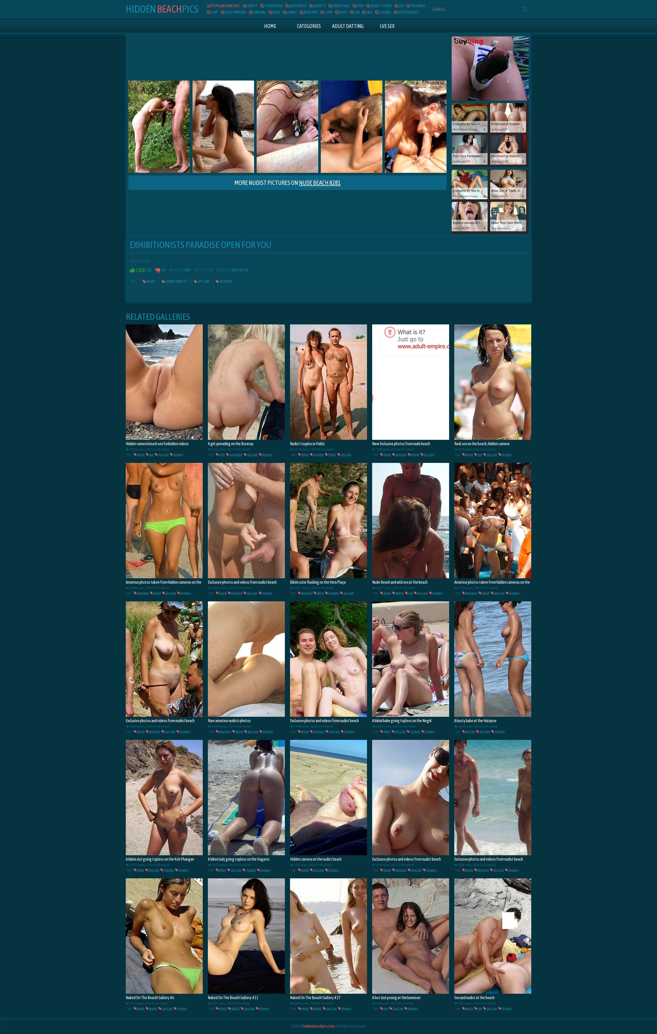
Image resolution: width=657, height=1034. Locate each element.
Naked (415, 454)
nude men (310, 12)
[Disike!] (157, 270)
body (343, 12)
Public (332, 454)
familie (291, 12)
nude (276, 12)
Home (270, 26)
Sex (151, 454)
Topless (415, 731)
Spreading (236, 454)
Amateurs (143, 593)
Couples (318, 454)
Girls (222, 454)
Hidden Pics (162, 9)
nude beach (298, 6)
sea (401, 6)
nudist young (381, 6)
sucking (385, 12)
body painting (235, 12)
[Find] (525, 9)
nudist (252, 6)
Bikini (320, 593)
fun (356, 12)
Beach (150, 282)
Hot (385, 1008)
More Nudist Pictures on (287, 182)
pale (369, 12)
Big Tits (470, 731)
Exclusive (401, 454)
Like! (140, 270)
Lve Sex (387, 26)
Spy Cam (203, 282)
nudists (319, 6)
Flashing (333, 593)
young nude (273, 6)
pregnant (418, 6)
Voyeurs (226, 282)
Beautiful (306, 593)
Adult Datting (348, 26)
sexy (214, 12)
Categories (309, 26)
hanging (259, 12)
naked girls (341, 6)
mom (360, 6)
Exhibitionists (176, 282)
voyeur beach (408, 12)
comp (328, 12)
